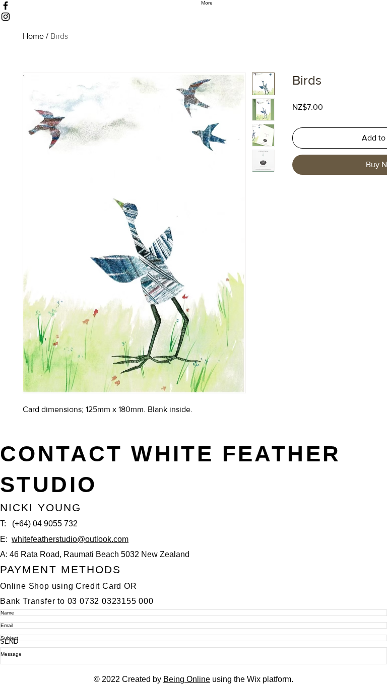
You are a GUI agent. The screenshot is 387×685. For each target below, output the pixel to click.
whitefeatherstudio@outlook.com (70, 539)
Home (33, 36)
